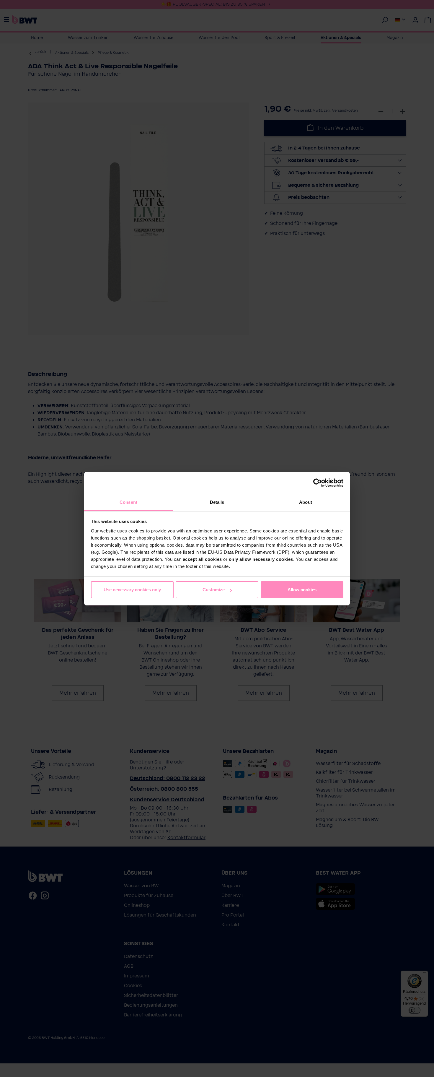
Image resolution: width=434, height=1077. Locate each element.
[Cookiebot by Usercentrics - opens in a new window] (317, 482)
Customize (214, 589)
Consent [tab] (128, 502)
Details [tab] (217, 502)
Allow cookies (302, 589)
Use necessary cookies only (132, 589)
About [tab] (305, 502)
